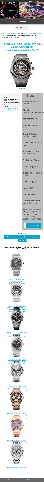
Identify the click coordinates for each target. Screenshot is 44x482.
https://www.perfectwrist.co (19, 479)
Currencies (22, 22)
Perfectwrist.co (37, 479)
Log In (38, 1)
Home (31, 1)
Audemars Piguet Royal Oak (32, 33)
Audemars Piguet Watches (14, 33)
